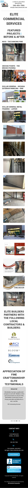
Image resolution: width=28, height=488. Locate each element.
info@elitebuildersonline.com (14, 450)
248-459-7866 (14, 442)
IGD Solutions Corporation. (14, 483)
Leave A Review (14, 454)
